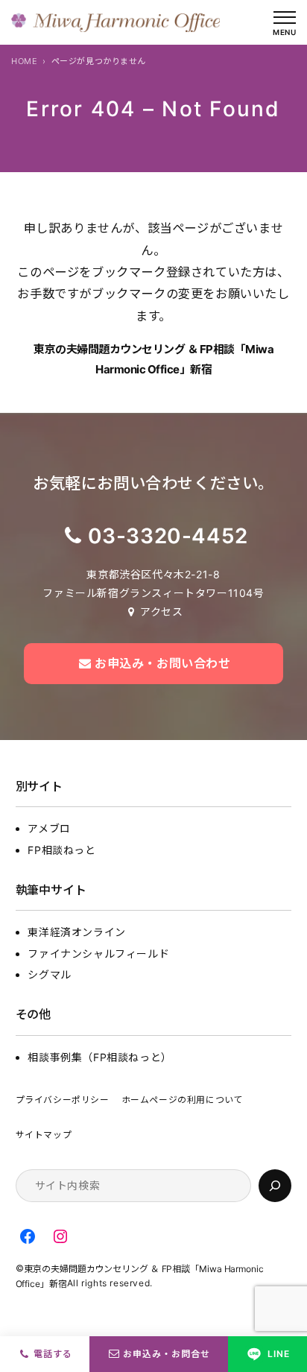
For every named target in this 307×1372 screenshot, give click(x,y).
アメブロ (49, 828)
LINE (279, 1353)
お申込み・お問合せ (166, 1353)
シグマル (49, 974)
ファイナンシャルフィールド (98, 953)
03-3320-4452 (168, 536)
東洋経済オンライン (76, 932)
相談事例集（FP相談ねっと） (99, 1057)
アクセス (161, 611)
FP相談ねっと (61, 850)
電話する (53, 1353)
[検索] (275, 1185)
